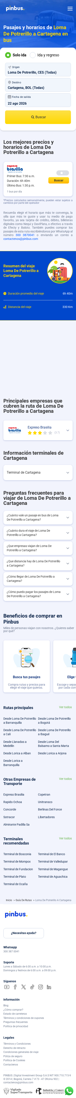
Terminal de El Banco (51, 854)
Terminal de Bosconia (17, 854)
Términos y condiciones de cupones (23, 1018)
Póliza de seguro (12, 1056)
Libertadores (46, 817)
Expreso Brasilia (13, 794)
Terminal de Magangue (53, 869)
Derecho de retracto (14, 1048)
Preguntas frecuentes (15, 1022)
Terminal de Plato (14, 876)
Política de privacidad (15, 1026)
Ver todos (65, 707)
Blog (5, 1005)
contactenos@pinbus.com (20, 239)
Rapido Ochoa (12, 802)
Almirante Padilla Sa (16, 824)
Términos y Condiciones (17, 1043)
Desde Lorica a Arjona (52, 753)
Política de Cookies (14, 1060)
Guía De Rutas (24, 900)
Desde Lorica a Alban (17, 753)
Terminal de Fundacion (18, 869)
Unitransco (45, 802)
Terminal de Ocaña (15, 884)
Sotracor (9, 817)
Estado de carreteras (15, 1013)
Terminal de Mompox (17, 861)
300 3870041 (25, 235)
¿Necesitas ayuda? (23, 933)
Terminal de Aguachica (53, 876)
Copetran (44, 794)
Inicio (9, 900)
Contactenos (10, 1064)
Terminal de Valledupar (53, 861)
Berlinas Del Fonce (50, 809)
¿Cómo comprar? (13, 1009)
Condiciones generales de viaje (20, 1052)
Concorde (9, 809)
